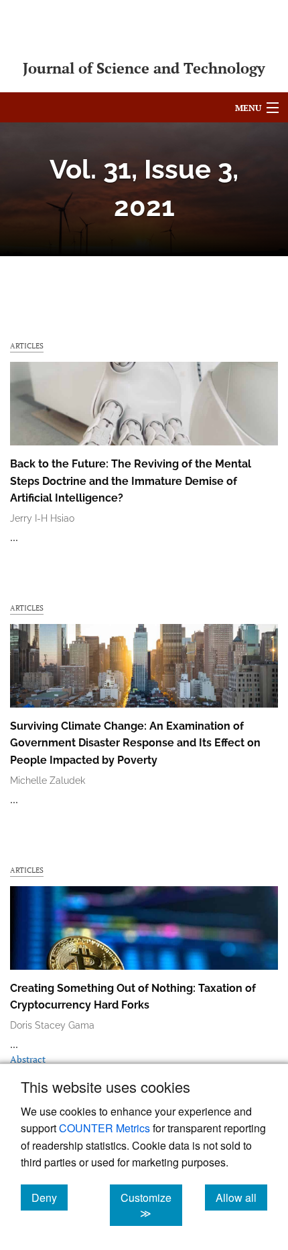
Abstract (28, 1059)
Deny (49, 1197)
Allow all (241, 1197)
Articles (27, 345)
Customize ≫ (151, 1205)
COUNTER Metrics (104, 1128)
